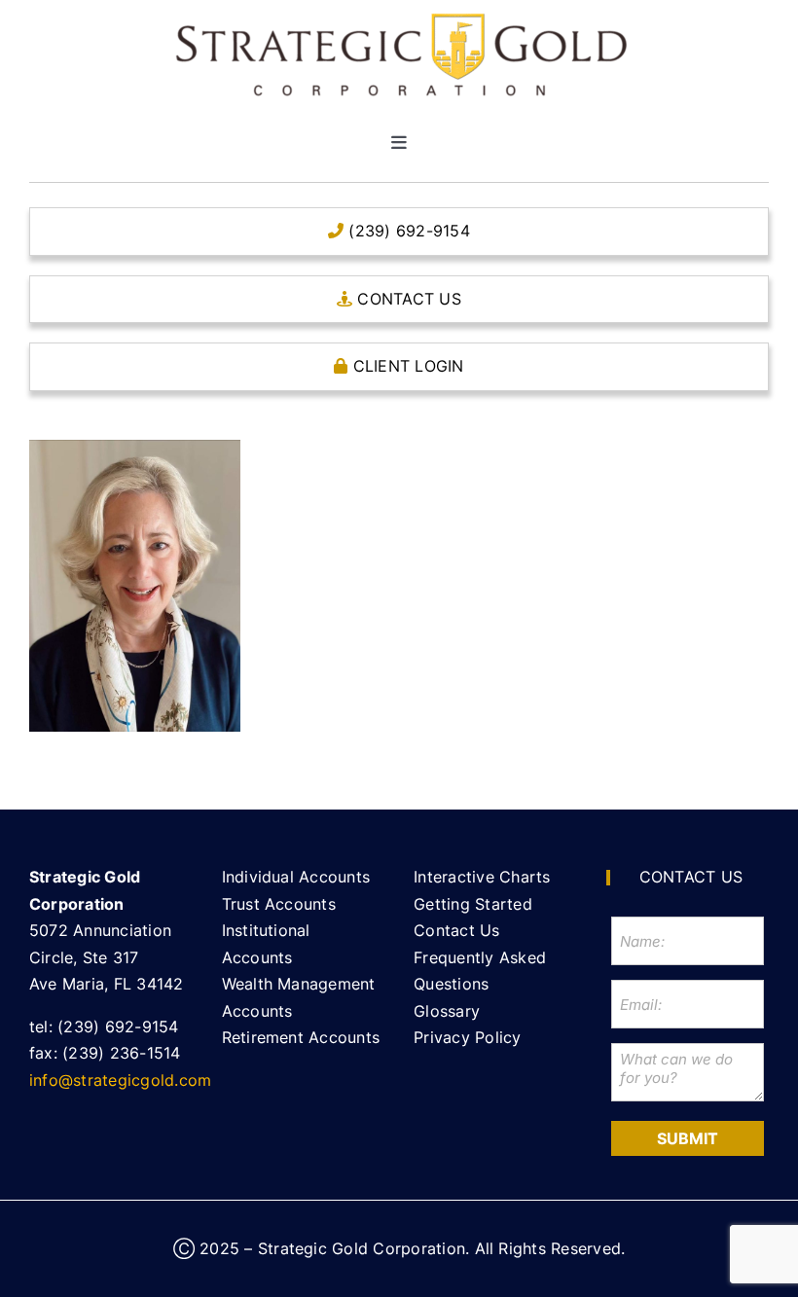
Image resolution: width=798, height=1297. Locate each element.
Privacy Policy (467, 1037)
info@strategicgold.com (120, 1080)
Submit (687, 1138)
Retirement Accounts (301, 1037)
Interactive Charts (482, 876)
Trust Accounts (279, 904)
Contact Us (456, 930)
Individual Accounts (296, 876)
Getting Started (473, 904)
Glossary (447, 1011)
